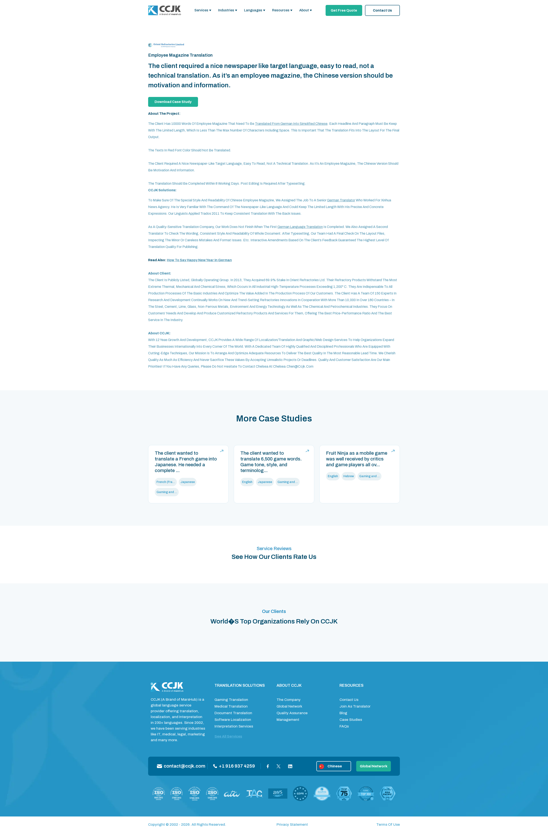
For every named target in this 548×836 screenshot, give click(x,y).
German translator (341, 200)
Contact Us (382, 10)
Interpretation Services (233, 726)
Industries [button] (226, 10)
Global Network (289, 706)
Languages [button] (253, 10)
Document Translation (233, 713)
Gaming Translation (231, 700)
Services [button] (201, 10)
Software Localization (232, 720)
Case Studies (351, 720)
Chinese (335, 766)
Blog (343, 713)
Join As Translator (355, 706)
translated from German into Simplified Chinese (291, 123)
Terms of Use (388, 824)
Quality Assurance (292, 713)
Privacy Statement (292, 824)
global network (373, 766)
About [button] (304, 10)
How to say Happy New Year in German (199, 260)
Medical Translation (231, 706)
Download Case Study (173, 102)
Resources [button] (280, 10)
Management (288, 720)
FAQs (344, 726)
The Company (289, 700)
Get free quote (344, 10)
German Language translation (300, 227)
